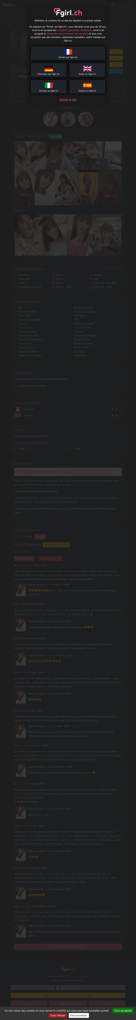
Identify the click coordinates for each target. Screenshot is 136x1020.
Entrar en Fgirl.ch (87, 90)
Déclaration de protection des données (67, 33)
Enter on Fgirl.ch (87, 74)
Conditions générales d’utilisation (74, 30)
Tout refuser (57, 1015)
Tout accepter (123, 1010)
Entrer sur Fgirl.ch (68, 57)
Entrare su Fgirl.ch (48, 90)
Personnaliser (78, 1015)
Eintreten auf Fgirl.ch (49, 74)
